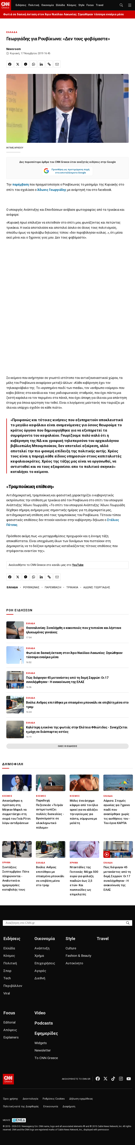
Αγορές (40, 971)
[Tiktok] (113, 1079)
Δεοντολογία (30, 1098)
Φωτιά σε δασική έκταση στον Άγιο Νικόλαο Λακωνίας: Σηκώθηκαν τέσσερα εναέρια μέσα (63, 14)
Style (81, 5)
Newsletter (42, 1050)
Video (40, 1012)
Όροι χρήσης (10, 1098)
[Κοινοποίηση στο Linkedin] (41, 64)
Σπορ (7, 971)
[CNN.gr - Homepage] (5, 5)
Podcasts (43, 1023)
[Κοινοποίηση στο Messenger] (25, 64)
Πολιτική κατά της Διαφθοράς (21, 1106)
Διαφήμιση (69, 1106)
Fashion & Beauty (78, 956)
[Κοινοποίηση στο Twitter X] (17, 64)
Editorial (9, 1022)
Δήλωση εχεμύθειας (81, 1098)
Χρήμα (39, 956)
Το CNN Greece (46, 1058)
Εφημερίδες (46, 1033)
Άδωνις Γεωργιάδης (51, 190)
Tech (7, 978)
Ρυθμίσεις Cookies (54, 1098)
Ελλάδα (60, 5)
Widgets (40, 1043)
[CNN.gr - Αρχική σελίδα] (8, 1079)
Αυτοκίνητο (74, 963)
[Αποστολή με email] (57, 64)
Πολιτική (33, 5)
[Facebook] (98, 1079)
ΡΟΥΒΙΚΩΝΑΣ (31, 587)
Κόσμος (71, 5)
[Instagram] (121, 1079)
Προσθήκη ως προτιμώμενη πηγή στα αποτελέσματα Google (70, 171)
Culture (71, 948)
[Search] (128, 922)
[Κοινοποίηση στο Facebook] (9, 64)
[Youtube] (129, 1079)
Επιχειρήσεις (44, 963)
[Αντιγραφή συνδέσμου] (49, 64)
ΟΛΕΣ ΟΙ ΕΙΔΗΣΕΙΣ (67, 746)
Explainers (11, 1037)
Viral (6, 993)
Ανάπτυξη (41, 948)
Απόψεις (10, 1030)
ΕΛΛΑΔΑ (12, 32)
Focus (90, 5)
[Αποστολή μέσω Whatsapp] (33, 64)
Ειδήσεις (21, 5)
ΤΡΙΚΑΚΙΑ (72, 587)
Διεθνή (39, 978)
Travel (99, 5)
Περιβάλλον (12, 986)
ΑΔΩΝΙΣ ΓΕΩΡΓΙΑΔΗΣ (96, 587)
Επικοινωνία (50, 1106)
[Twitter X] (105, 1079)
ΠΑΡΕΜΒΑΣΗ (53, 587)
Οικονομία (47, 5)
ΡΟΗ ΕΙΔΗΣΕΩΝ (19, 610)
